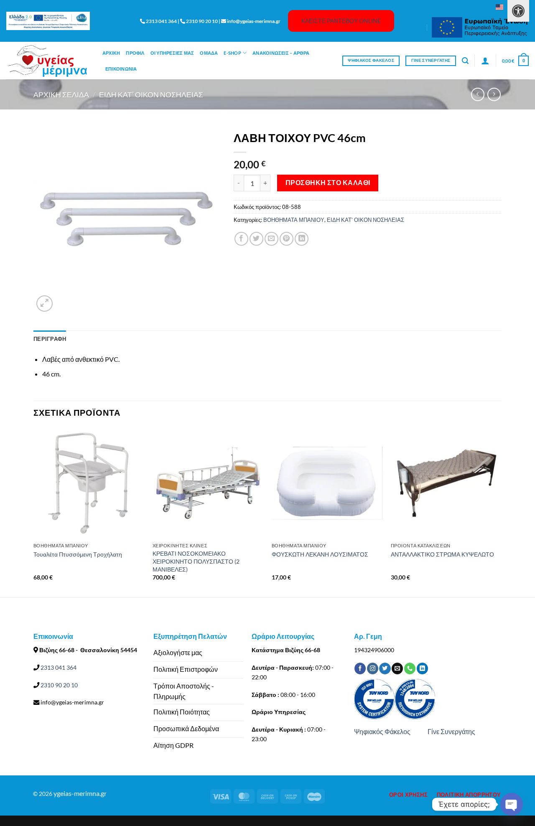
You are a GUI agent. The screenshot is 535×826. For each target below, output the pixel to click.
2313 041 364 (57, 667)
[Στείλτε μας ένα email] (397, 668)
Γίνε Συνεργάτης (451, 731)
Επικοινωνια (121, 68)
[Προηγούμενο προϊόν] (493, 94)
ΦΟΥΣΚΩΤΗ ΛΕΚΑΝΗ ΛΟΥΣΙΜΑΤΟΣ (320, 554)
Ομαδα (209, 53)
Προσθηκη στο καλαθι (327, 182)
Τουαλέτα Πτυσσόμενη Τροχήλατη (77, 554)
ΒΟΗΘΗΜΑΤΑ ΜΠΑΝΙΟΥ (293, 219)
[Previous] (34, 512)
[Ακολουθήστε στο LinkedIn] (422, 668)
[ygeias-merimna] (48, 60)
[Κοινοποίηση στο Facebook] (241, 239)
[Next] (501, 512)
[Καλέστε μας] (409, 668)
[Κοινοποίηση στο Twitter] (256, 239)
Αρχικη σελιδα (61, 94)
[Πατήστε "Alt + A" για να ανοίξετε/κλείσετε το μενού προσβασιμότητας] (518, 11)
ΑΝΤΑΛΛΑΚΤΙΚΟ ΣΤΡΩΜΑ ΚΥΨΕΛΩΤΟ (442, 554)
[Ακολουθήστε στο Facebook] (360, 668)
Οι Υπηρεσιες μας (172, 53)
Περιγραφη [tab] (49, 338)
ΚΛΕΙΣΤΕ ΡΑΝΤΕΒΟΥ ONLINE (341, 20)
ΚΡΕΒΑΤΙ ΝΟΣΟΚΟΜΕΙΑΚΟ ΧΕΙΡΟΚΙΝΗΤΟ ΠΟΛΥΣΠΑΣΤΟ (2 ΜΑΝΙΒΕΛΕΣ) (196, 561)
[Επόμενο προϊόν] (477, 94)
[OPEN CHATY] (511, 804)
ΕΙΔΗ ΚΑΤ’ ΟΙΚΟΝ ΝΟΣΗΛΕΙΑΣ (151, 94)
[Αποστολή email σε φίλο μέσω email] (271, 239)
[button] (465, 61)
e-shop (232, 53)
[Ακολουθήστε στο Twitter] (384, 668)
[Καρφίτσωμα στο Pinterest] (286, 239)
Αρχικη (111, 53)
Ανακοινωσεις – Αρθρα (280, 53)
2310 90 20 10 (58, 685)
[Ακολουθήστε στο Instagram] (372, 668)
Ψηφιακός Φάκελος (382, 731)
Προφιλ (135, 53)
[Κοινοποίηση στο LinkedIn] (301, 239)
